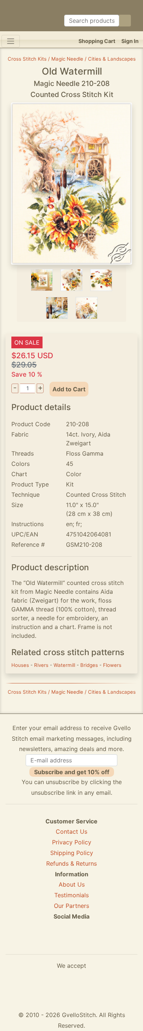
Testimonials (71, 895)
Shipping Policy (71, 852)
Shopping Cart (96, 41)
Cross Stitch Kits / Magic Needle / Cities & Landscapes (72, 59)
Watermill (65, 665)
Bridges (89, 665)
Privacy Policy (71, 842)
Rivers (42, 665)
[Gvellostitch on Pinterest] (71, 943)
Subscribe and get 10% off (71, 772)
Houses (20, 665)
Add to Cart (68, 389)
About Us (72, 884)
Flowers (112, 665)
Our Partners (71, 905)
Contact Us (71, 831)
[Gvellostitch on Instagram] (97, 943)
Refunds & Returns (71, 863)
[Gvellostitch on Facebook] (46, 943)
